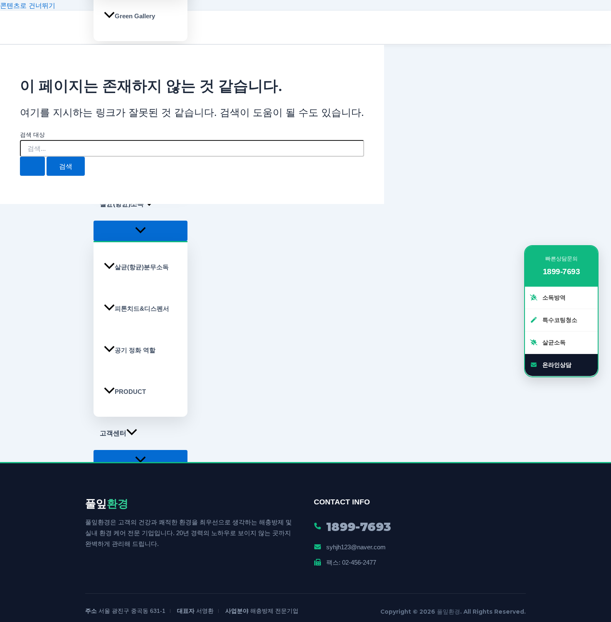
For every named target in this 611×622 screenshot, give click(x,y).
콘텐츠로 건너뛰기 (27, 5)
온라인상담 (556, 364)
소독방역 (553, 297)
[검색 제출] (32, 166)
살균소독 (553, 342)
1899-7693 (561, 271)
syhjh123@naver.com (356, 547)
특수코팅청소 (559, 319)
